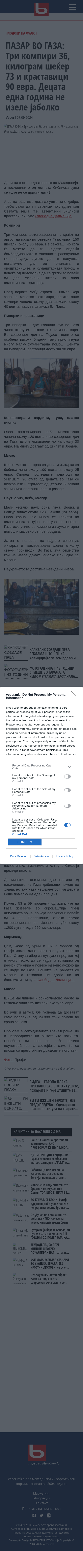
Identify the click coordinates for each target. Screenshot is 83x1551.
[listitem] (41, 767)
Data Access (41, 856)
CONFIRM (25, 842)
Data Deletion (18, 856)
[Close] (75, 695)
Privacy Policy (64, 856)
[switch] (67, 776)
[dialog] (41, 775)
